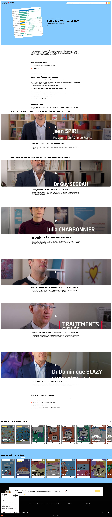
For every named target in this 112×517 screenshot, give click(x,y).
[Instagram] (102, 512)
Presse (69, 505)
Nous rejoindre (87, 505)
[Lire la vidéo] (56, 127)
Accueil (48, 18)
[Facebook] (103, 512)
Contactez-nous (87, 503)
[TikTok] (105, 512)
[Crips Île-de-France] (8, 3)
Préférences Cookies (25, 512)
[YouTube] (108, 512)
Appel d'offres (70, 503)
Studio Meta (58, 515)
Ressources (52, 18)
